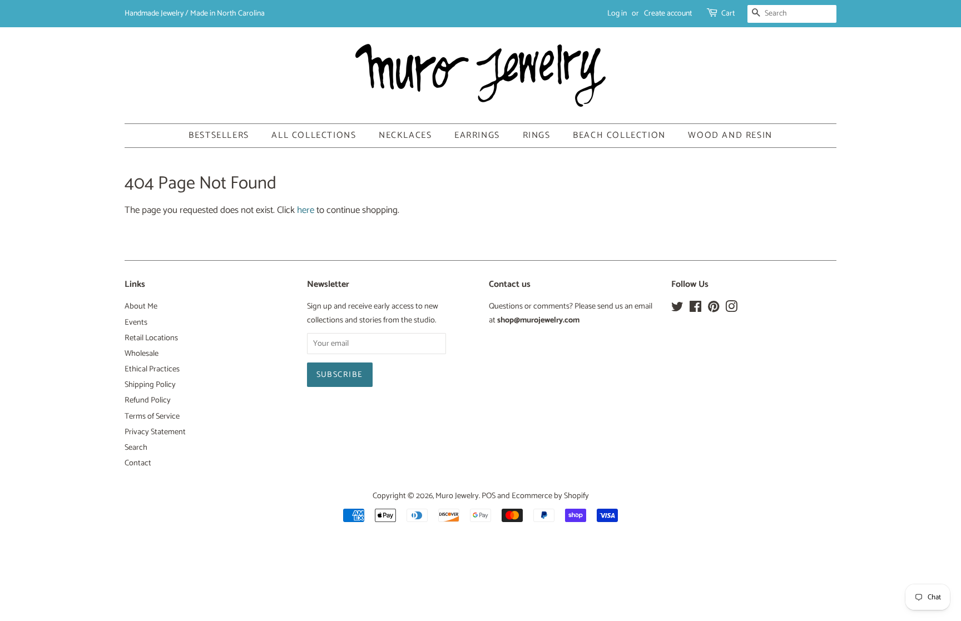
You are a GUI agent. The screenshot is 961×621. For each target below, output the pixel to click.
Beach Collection (619, 135)
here (305, 210)
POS (489, 496)
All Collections (313, 135)
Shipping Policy (150, 384)
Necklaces (405, 135)
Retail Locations (151, 338)
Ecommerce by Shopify (550, 496)
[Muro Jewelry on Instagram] (731, 309)
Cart (728, 13)
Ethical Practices (152, 369)
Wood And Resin (730, 135)
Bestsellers (219, 135)
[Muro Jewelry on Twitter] (677, 309)
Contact (138, 463)
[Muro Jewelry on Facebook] (695, 309)
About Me (141, 306)
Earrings (477, 135)
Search (136, 447)
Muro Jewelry (457, 496)
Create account (668, 13)
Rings (537, 135)
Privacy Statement (155, 432)
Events (136, 322)
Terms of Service (152, 416)
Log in (617, 13)
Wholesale (141, 353)
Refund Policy (148, 400)
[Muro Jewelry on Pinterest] (713, 309)
